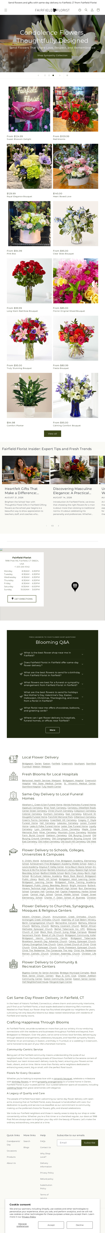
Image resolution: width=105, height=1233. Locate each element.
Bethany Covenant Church (65, 926)
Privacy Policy (29, 1217)
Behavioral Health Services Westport (41, 780)
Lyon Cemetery (42, 829)
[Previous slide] (38, 75)
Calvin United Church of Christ (73, 944)
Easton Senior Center (84, 979)
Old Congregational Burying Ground (71, 838)
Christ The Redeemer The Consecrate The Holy (47, 950)
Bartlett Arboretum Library (61, 870)
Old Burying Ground (79, 835)
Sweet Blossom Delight (19, 139)
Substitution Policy (46, 1187)
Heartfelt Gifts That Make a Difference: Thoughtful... (21, 491)
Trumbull (27, 766)
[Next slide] (60, 75)
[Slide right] (59, 526)
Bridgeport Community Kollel (80, 935)
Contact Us (45, 1147)
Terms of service (44, 1196)
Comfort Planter (15, 425)
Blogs (26, 1147)
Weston (36, 766)
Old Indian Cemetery (49, 841)
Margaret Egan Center (60, 982)
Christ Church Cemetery (60, 810)
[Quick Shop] (79, 10)
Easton (46, 763)
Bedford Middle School (52, 873)
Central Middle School (67, 894)
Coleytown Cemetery (85, 810)
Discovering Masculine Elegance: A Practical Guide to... (72, 491)
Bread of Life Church (53, 935)
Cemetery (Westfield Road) (82, 807)
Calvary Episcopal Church (82, 941)
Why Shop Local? (45, 1155)
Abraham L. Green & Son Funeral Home (42, 804)
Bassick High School (85, 870)
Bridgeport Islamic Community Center (45, 938)
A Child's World (30, 860)
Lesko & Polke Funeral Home (45, 826)
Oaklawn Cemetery (56, 835)
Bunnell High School (66, 888)
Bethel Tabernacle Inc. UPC (69, 929)
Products (11, 1157)
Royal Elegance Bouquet (19, 196)
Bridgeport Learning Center (37, 882)
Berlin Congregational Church (38, 923)
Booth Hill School (47, 879)
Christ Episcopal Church (44, 947)
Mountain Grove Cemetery (72, 832)
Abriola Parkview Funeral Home (79, 804)
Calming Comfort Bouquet (67, 425)
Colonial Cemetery (32, 814)
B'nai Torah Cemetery (55, 807)
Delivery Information (46, 1165)
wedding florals (14, 1088)
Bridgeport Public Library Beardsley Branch (45, 885)
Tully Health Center (51, 786)
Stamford (91, 763)
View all (52, 433)
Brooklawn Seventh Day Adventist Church (44, 941)
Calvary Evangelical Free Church (39, 944)
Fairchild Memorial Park (60, 817)
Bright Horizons (78, 885)
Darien (38, 763)
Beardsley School (31, 873)
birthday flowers (20, 1081)
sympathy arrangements (49, 1081)
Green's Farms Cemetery (35, 820)
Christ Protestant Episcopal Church (77, 947)
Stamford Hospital (31, 786)
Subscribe (89, 1142)
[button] (6, 10)
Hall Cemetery (47, 823)
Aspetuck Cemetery (32, 807)
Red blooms (59, 139)
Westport (46, 766)
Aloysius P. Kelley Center (51, 867)
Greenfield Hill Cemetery (63, 820)
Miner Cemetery (47, 832)
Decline (80, 1225)
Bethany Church (40, 926)
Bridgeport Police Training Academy (75, 882)
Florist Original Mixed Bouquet (69, 311)
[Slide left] (46, 526)
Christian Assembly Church (65, 953)
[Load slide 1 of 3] (45, 75)
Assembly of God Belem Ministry (78, 919)
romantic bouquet (63, 1078)
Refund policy (46, 1179)
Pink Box (11, 253)
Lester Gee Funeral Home (74, 826)
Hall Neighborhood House (35, 982)
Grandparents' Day (13, 1143)
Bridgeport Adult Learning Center (77, 879)
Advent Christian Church (36, 916)
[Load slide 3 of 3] (53, 75)
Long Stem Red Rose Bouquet (22, 311)
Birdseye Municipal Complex (74, 972)
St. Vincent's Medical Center (80, 783)
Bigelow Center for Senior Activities (40, 972)
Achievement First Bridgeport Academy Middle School (58, 863)
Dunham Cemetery (53, 814)
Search (27, 1141)
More (52, 730)
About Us (11, 1163)
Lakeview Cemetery (67, 823)
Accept (51, 1225)
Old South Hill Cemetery (73, 841)
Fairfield (56, 763)
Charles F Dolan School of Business (64, 897)
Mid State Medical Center (47, 783)
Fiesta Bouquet (61, 368)
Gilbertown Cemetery (85, 817)
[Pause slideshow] (67, 75)
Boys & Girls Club (66, 975)
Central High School (41, 894)
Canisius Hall (52, 891)
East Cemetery (73, 814)
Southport (79, 763)
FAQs (42, 1141)
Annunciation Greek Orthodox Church (74, 916)
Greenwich (67, 763)
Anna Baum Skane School (78, 867)
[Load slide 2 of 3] (49, 75)
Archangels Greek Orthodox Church (41, 919)
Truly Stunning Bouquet (19, 368)
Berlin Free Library (74, 873)
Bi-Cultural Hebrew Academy (46, 876)
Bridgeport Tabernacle (83, 938)
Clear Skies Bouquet (63, 253)
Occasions (12, 1151)
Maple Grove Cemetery (66, 829)
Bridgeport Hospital (73, 780)
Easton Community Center (58, 979)
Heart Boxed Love (62, 196)
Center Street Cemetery (34, 810)
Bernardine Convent (66, 923)
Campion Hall (37, 891)
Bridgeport (27, 763)
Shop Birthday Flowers (52, 51)
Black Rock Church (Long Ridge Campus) (63, 932)
